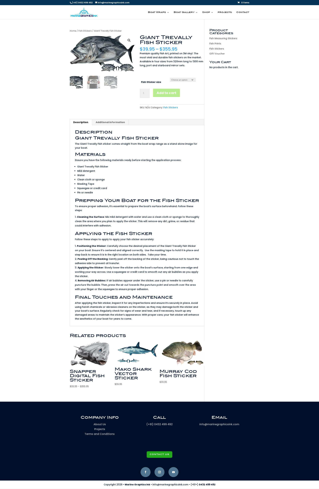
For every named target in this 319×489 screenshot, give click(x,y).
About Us (100, 424)
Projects (99, 429)
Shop (206, 12)
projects (225, 12)
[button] (129, 40)
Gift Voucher (217, 53)
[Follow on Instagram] (159, 472)
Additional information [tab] (110, 122)
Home (73, 30)
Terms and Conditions (100, 434)
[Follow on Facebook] (146, 472)
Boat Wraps (157, 12)
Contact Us (159, 454)
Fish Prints (215, 43)
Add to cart (166, 93)
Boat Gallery (184, 12)
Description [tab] (80, 122)
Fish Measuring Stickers (223, 38)
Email (219, 417)
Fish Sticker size (151, 82)
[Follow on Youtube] (173, 472)
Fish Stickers (85, 30)
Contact (242, 12)
